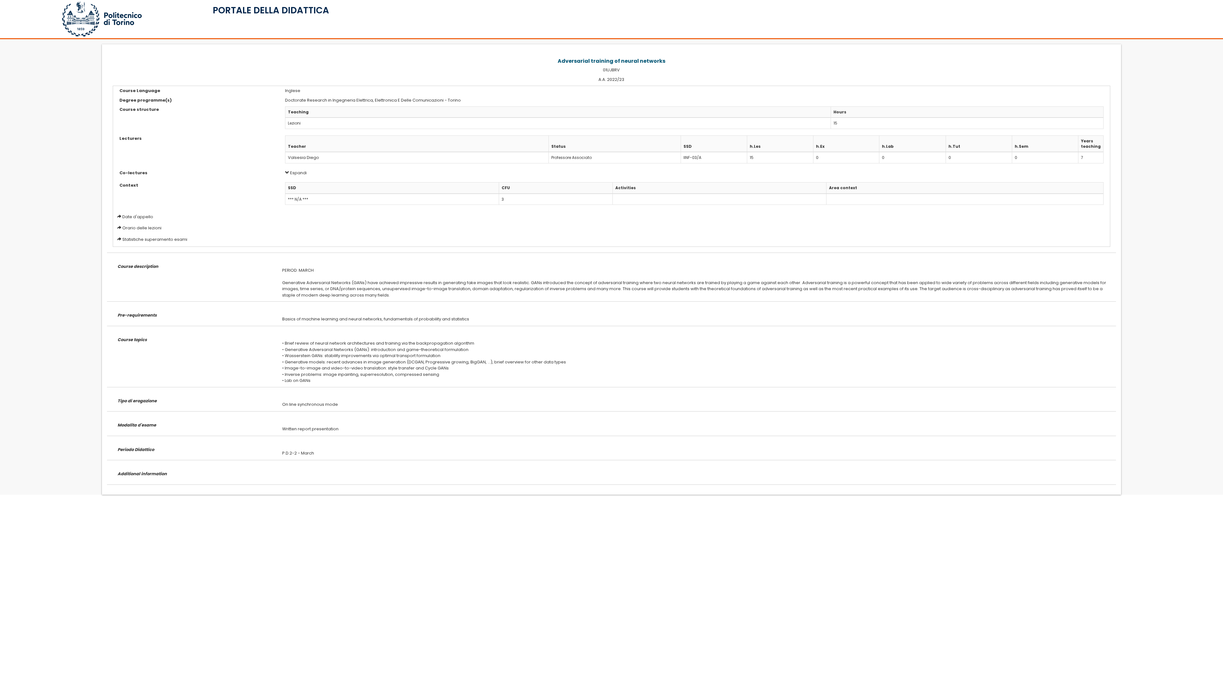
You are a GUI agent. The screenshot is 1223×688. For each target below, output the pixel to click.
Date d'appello (137, 217)
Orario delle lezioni (141, 228)
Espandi (298, 173)
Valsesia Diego (303, 157)
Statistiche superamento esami (154, 239)
